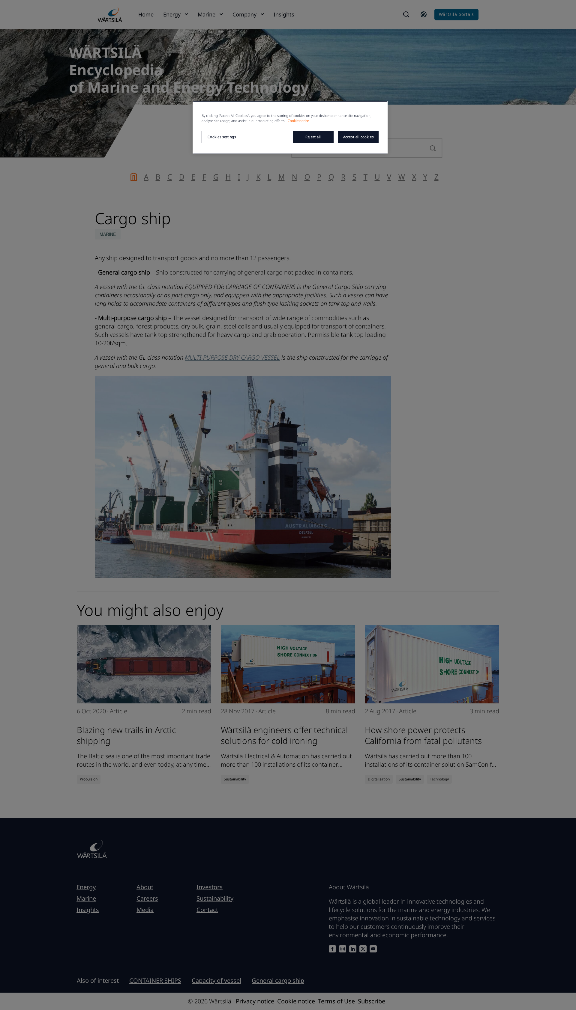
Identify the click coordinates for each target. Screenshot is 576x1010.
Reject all (313, 137)
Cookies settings (222, 137)
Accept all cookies (358, 137)
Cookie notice (298, 120)
